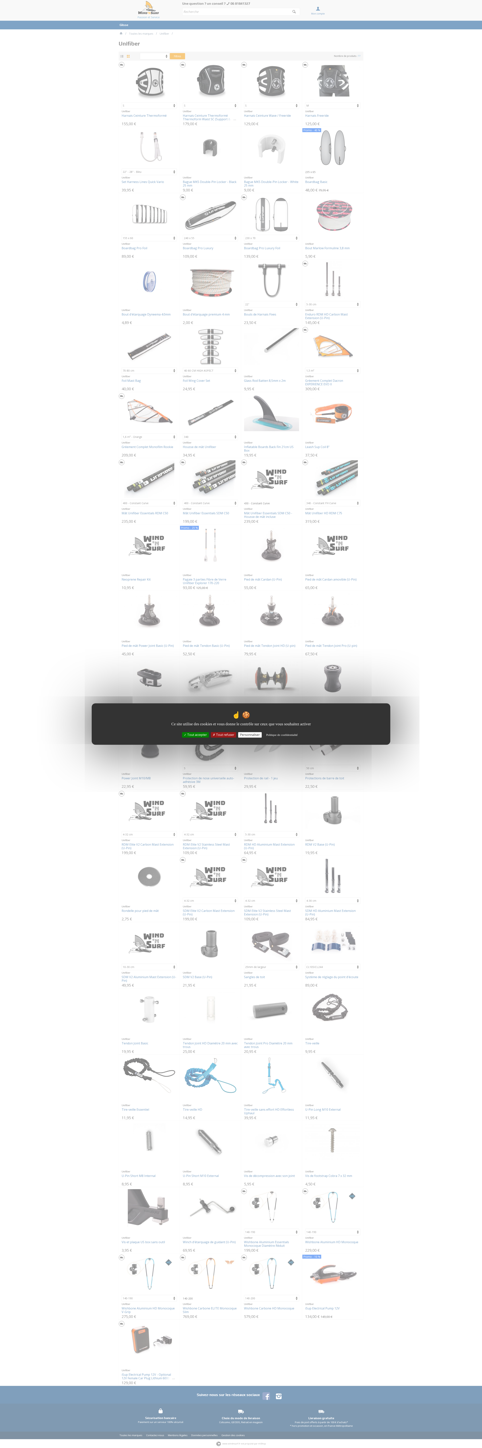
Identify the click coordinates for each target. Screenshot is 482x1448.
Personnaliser (250, 735)
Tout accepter (196, 735)
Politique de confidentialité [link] (282, 734)
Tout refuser (224, 735)
